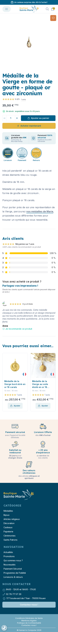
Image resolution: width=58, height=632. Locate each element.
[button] (4, 382)
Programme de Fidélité (15, 573)
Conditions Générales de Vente (29, 618)
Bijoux (7, 515)
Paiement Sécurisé (13, 568)
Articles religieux (12, 519)
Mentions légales (29, 620)
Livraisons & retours (13, 577)
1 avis (23, 99)
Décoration (9, 523)
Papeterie (8, 531)
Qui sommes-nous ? (13, 560)
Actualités (8, 552)
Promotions (9, 556)
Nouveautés (9, 564)
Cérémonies (9, 535)
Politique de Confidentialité (29, 623)
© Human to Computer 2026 (29, 630)
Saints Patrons (10, 540)
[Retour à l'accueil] (18, 494)
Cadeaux (8, 527)
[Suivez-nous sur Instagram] (29, 616)
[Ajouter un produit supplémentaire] (17, 118)
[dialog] (4, 628)
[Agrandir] (29, 42)
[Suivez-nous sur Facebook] (27, 616)
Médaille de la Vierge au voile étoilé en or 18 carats (40, 384)
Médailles (8, 511)
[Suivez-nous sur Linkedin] (30, 616)
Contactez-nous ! (29, 604)
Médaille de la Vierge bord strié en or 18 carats (14, 384)
